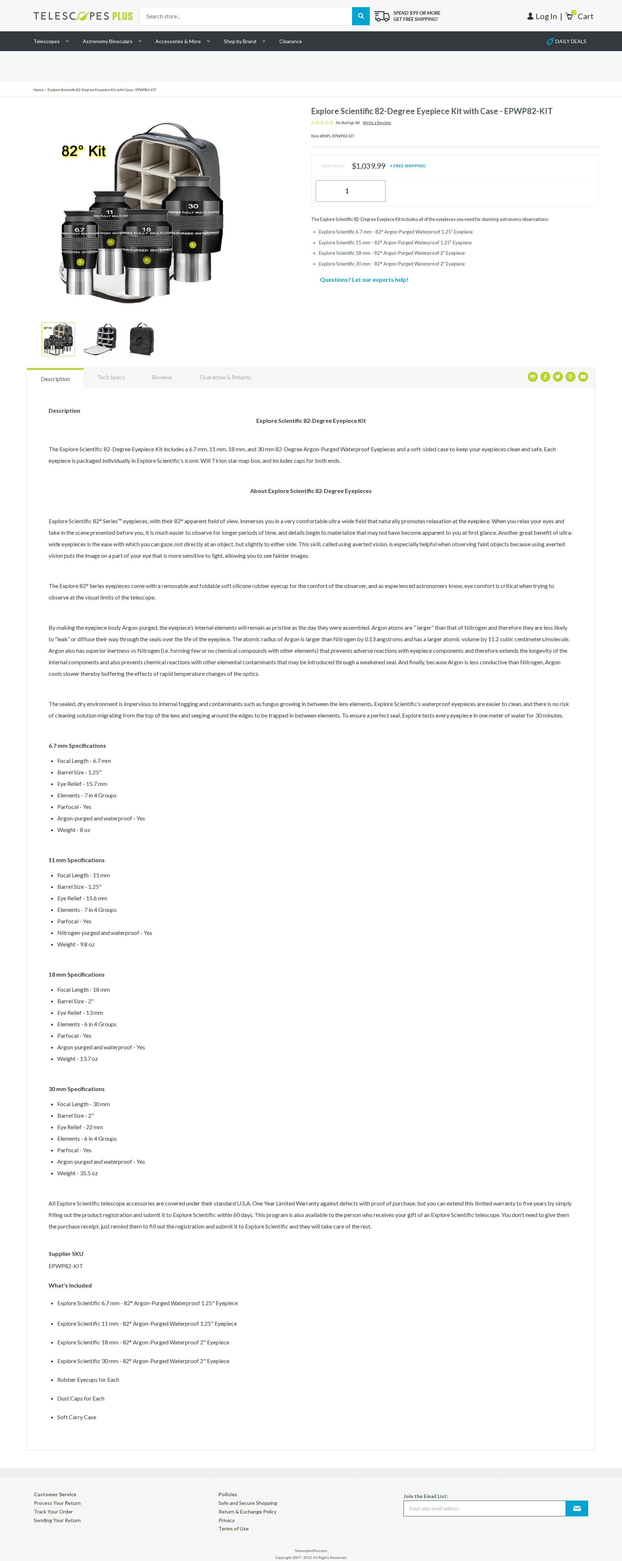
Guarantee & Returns (225, 377)
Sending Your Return (57, 1520)
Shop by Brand (240, 41)
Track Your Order (53, 1511)
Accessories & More (178, 41)
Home (38, 89)
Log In (546, 16)
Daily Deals (570, 41)
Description (55, 378)
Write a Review (377, 123)
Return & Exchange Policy (247, 1511)
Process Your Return (57, 1503)
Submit (577, 1508)
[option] (58, 339)
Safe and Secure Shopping (247, 1503)
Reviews (162, 377)
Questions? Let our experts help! (364, 279)
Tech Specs (111, 377)
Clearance (290, 41)
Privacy (226, 1520)
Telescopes (46, 41)
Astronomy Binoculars (107, 41)
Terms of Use (233, 1528)
